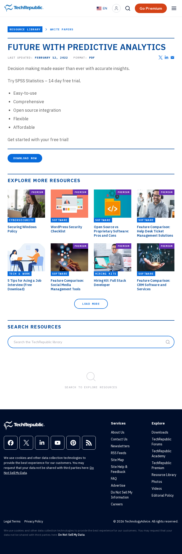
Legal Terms (12, 521)
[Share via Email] (172, 57)
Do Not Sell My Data (71, 534)
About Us (117, 432)
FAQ (114, 478)
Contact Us (119, 439)
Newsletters (120, 446)
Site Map (117, 460)
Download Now (24, 158)
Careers (117, 504)
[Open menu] (174, 8)
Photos (157, 482)
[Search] (127, 8)
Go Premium (151, 8)
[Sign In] (116, 8)
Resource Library (25, 29)
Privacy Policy (33, 521)
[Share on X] (161, 57)
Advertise (118, 485)
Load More (91, 303)
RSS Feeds (118, 453)
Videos (157, 488)
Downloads (160, 432)
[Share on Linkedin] (166, 57)
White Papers (61, 29)
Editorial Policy (163, 495)
